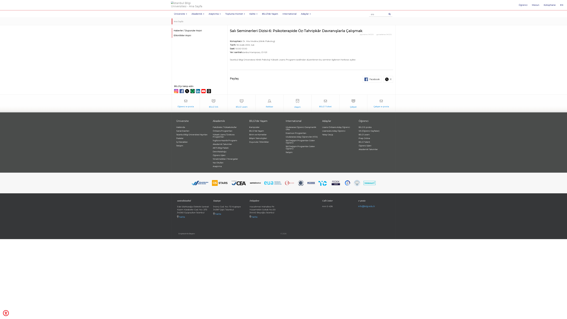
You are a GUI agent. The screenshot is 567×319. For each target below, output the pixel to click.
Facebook (374, 79)
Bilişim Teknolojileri (258, 138)
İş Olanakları (182, 142)
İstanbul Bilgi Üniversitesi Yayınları (191, 135)
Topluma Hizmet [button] (234, 14)
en (563, 6)
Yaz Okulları (218, 163)
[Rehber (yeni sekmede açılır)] (269, 103)
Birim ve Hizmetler (258, 135)
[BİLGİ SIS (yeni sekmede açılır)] (214, 103)
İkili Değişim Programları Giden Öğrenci (300, 141)
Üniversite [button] (180, 14)
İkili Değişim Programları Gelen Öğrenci (300, 147)
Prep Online (364, 138)
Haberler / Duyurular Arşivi (188, 30)
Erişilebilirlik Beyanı (187, 233)
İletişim (179, 146)
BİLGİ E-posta (365, 127)
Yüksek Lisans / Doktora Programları (223, 136)
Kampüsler (254, 127)
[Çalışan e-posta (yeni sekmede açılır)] (381, 103)
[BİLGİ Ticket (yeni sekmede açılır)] (325, 103)
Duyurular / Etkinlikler (259, 142)
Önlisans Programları (222, 131)
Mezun (535, 5)
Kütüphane (550, 5)
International (289, 14)
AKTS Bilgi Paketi (221, 148)
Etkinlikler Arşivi (182, 35)
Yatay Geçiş (327, 135)
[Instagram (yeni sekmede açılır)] (176, 91)
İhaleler (180, 138)
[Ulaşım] (297, 103)
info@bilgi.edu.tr (366, 206)
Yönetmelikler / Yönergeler (225, 159)
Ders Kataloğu (219, 151)
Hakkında (180, 127)
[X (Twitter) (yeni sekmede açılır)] (187, 91)
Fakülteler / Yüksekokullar (225, 127)
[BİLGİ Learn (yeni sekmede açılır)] (241, 103)
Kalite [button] (252, 14)
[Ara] (389, 14)
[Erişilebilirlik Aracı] (6, 313)
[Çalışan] (353, 103)
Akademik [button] (197, 14)
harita (182, 217)
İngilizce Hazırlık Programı (225, 140)
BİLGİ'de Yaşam (270, 14)
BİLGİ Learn (364, 135)
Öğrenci (523, 5)
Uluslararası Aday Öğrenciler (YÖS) (302, 137)
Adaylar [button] (305, 14)
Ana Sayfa (178, 21)
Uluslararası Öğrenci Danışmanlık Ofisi (301, 128)
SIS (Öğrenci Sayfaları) (369, 131)
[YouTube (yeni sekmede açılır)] (203, 91)
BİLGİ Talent (364, 142)
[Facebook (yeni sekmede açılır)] (182, 91)
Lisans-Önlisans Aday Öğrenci (336, 127)
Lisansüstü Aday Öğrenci (333, 131)
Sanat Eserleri (182, 131)
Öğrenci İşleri (219, 155)
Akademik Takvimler (222, 144)
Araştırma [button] (214, 14)
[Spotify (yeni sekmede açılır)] (192, 91)
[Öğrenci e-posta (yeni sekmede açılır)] (186, 103)
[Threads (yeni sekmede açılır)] (209, 91)
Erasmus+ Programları (296, 133)
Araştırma (217, 166)
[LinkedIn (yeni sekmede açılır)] (198, 91)
